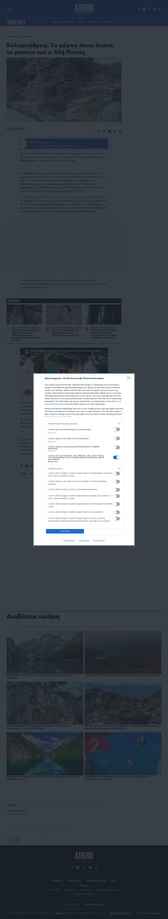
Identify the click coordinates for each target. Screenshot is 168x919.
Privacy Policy (99, 541)
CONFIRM (65, 531)
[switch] (116, 429)
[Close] (129, 378)
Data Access (84, 541)
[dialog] (84, 459)
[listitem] (84, 423)
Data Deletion (69, 541)
